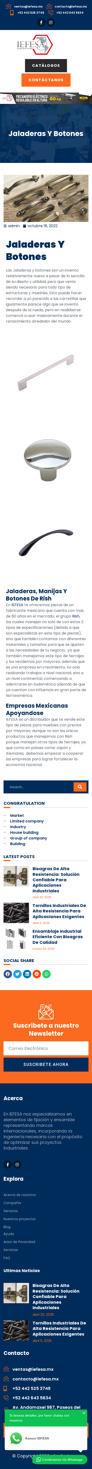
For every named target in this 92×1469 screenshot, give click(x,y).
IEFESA (17, 605)
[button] (8, 974)
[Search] (80, 787)
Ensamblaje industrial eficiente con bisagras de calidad (58, 936)
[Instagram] (51, 22)
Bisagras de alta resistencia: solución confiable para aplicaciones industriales (56, 880)
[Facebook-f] (41, 22)
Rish (75, 616)
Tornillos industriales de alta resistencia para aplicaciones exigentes (59, 911)
